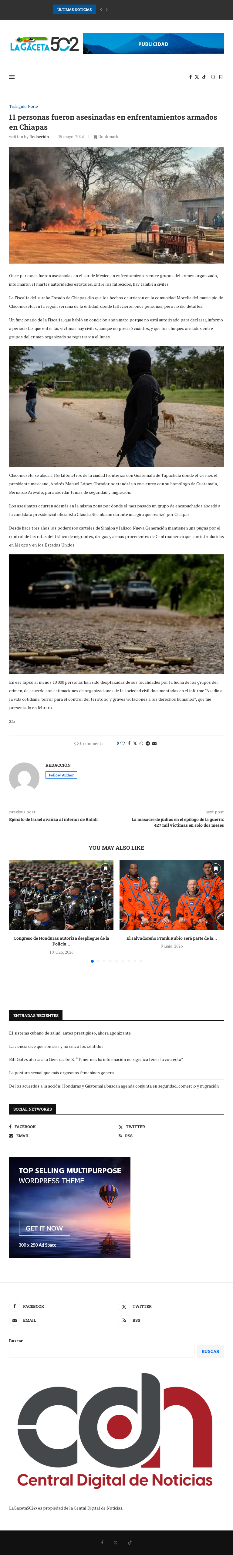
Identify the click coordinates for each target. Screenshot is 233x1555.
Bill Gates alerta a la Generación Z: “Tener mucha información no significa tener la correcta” (96, 1059)
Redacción (39, 136)
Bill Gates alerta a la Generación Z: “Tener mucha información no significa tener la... (125, 9)
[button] (101, 9)
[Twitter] (197, 77)
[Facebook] (190, 77)
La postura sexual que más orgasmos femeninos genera (61, 1072)
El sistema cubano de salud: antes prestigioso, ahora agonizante (70, 1033)
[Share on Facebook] (129, 743)
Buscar (16, 1341)
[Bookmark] (221, 77)
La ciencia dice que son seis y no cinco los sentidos (56, 1046)
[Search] (213, 77)
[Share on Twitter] (135, 743)
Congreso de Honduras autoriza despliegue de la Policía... (61, 941)
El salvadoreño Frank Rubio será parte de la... (172, 938)
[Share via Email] (154, 743)
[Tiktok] (204, 77)
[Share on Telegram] (148, 743)
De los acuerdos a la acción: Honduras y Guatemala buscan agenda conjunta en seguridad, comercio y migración (114, 1086)
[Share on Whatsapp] (141, 743)
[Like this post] (122, 743)
